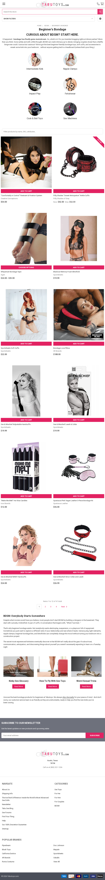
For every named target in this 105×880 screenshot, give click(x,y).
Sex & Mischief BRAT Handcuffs (13, 577)
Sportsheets (58, 853)
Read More (18, 686)
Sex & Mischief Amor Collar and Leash (68, 577)
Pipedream (6, 845)
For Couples (59, 802)
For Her (57, 793)
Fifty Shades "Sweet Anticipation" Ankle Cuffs (71, 195)
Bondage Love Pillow (61, 348)
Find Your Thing (8, 816)
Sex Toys (58, 789)
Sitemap (5, 829)
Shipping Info (7, 793)
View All (56, 862)
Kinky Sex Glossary (18, 681)
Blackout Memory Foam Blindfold (66, 272)
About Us (6, 789)
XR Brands (6, 858)
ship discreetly (68, 697)
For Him (58, 798)
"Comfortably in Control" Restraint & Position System (21, 195)
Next (63, 607)
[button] (100, 18)
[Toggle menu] (4, 4)
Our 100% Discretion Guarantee (14, 825)
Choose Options (26, 267)
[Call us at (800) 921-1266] (98, 3)
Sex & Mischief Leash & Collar (65, 424)
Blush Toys (6, 849)
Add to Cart (26, 191)
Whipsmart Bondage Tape (11, 272)
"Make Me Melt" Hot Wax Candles (14, 501)
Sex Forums (6, 812)
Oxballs (56, 858)
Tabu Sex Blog (7, 808)
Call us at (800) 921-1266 (52, 767)
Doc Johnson (58, 845)
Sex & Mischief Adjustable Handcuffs (15, 424)
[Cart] (102, 4)
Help (4, 821)
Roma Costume (8, 862)
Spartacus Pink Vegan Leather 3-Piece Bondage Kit (73, 501)
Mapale (56, 849)
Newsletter (6, 804)
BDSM (57, 806)
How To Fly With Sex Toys (52, 681)
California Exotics (9, 853)
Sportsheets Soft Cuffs (10, 348)
